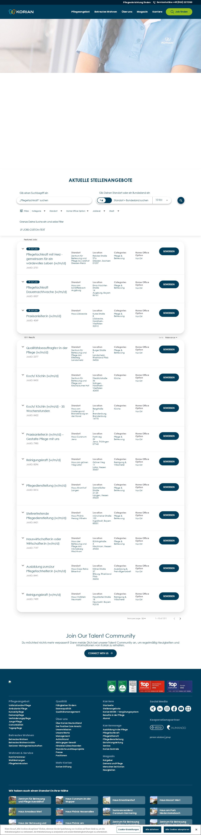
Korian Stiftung (64, 766)
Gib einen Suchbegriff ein (34, 192)
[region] (100, 830)
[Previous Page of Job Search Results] (174, 618)
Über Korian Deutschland (69, 723)
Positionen (61, 755)
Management (63, 736)
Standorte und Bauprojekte (70, 749)
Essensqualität (63, 708)
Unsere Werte (63, 732)
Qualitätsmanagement (68, 711)
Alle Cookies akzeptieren (177, 829)
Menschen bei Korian (113, 766)
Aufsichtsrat (62, 739)
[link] (100, 258)
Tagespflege (15, 728)
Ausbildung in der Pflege (115, 729)
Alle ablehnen (152, 829)
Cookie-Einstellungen (128, 829)
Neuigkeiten (109, 769)
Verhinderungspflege (20, 718)
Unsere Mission (63, 729)
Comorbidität (16, 724)
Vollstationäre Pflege (20, 705)
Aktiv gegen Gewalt (66, 742)
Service (106, 745)
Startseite (108, 705)
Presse (59, 752)
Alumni (106, 718)
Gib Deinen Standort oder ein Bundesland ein (124, 192)
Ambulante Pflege (18, 708)
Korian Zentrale (111, 749)
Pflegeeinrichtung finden (137, 2)
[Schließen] (196, 829)
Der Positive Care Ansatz (68, 726)
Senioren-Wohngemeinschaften (25, 745)
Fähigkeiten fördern (66, 705)
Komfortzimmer (17, 756)
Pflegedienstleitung (113, 739)
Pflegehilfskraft (111, 736)
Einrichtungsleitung (113, 742)
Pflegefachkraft (111, 732)
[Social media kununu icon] (188, 709)
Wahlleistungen (17, 760)
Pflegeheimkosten (18, 763)
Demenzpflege (16, 715)
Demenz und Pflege (113, 763)
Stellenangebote (112, 708)
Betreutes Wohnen (18, 739)
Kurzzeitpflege (16, 711)
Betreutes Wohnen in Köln (22, 742)
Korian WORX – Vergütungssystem (120, 711)
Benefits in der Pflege (113, 715)
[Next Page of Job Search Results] (180, 618)
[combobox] (54, 200)
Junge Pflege (15, 721)
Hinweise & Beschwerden (68, 745)
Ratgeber (108, 760)
